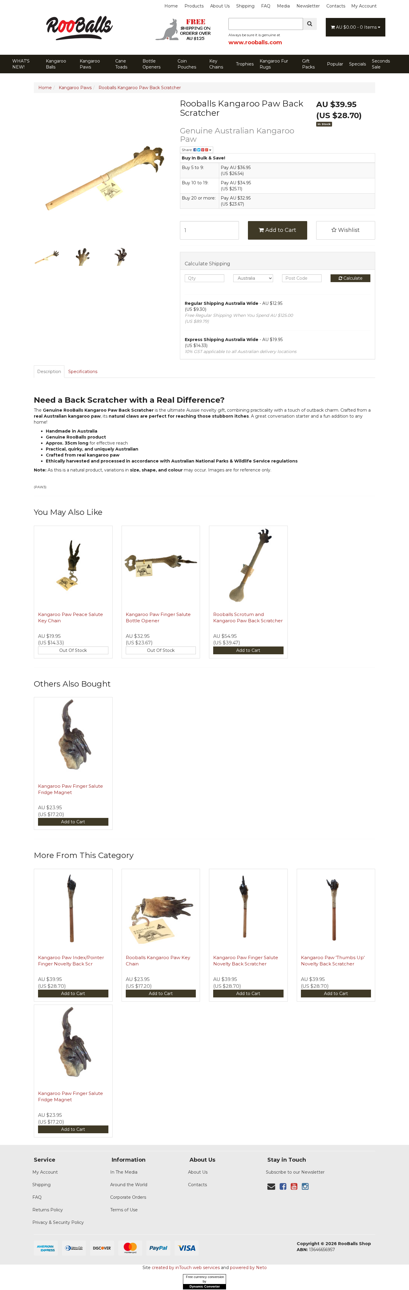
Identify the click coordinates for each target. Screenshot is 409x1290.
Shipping (245, 6)
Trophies (245, 64)
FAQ (265, 6)
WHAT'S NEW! (21, 64)
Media (283, 6)
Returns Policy (47, 1210)
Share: (187, 149)
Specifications (82, 371)
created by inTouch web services (186, 1267)
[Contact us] (271, 1186)
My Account (364, 6)
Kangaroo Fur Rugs (274, 64)
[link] (283, 1186)
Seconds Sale (381, 64)
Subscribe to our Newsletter (295, 1172)
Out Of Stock (73, 650)
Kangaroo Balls (56, 64)
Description (49, 371)
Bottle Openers (151, 64)
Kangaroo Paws (90, 64)
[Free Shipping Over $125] (185, 39)
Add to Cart (280, 230)
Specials (357, 64)
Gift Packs (308, 64)
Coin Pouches (187, 64)
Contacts (335, 6)
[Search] (310, 24)
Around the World (128, 1184)
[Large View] (47, 255)
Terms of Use (124, 1210)
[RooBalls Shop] (79, 40)
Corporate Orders (128, 1197)
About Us (220, 6)
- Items (357, 27)
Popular (335, 64)
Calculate (352, 278)
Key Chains (216, 64)
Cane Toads (121, 64)
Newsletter (308, 6)
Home (171, 6)
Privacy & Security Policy (58, 1222)
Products (194, 6)
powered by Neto (248, 1267)
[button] (345, 230)
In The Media (123, 1172)
